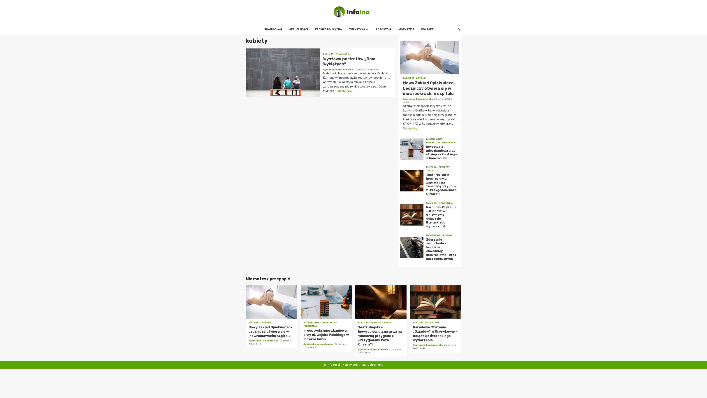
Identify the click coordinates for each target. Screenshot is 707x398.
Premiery (444, 167)
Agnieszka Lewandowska (338, 69)
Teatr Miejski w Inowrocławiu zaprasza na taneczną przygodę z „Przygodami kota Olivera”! (411, 180)
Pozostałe (384, 29)
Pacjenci (408, 78)
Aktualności (298, 29)
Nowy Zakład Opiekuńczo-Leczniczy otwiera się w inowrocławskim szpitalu (429, 57)
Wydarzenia (343, 54)
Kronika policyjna (328, 29)
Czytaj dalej (345, 91)
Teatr (429, 171)
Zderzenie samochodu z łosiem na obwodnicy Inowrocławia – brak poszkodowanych (411, 247)
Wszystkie (406, 29)
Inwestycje (433, 143)
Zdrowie (420, 78)
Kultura (328, 54)
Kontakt (427, 29)
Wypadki (447, 235)
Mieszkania (449, 143)
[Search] (459, 29)
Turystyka (357, 29)
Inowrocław (273, 29)
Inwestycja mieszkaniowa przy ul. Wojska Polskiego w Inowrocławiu (411, 149)
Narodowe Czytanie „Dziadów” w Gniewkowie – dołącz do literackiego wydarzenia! (411, 215)
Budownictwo (434, 139)
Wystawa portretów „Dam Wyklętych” (283, 72)
